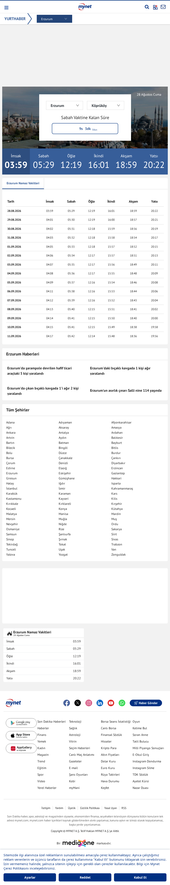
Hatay (10, 483)
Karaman (65, 494)
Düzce (63, 453)
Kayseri (64, 499)
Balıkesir (117, 438)
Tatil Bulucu (141, 741)
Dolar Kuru (108, 761)
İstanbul (11, 488)
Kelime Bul (140, 728)
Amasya (116, 427)
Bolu (9, 453)
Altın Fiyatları (110, 755)
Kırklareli (65, 504)
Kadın (41, 748)
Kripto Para (108, 748)
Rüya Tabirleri (110, 775)
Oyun (136, 722)
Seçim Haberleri (79, 748)
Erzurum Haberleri (22, 354)
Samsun (11, 534)
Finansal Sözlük (111, 735)
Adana (10, 422)
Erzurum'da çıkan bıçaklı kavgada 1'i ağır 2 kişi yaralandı (43, 391)
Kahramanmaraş (122, 488)
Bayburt (116, 443)
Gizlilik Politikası (90, 808)
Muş (114, 519)
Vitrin (73, 741)
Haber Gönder (148, 703)
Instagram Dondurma (147, 761)
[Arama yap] (147, 6)
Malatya (11, 514)
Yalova (10, 554)
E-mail (73, 768)
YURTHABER (15, 18)
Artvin (10, 438)
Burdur (116, 453)
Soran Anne (140, 735)
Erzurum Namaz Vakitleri (23, 183)
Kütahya (117, 509)
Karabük (11, 494)
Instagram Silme (143, 768)
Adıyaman (65, 422)
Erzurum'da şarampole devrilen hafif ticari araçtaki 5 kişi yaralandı (39, 371)
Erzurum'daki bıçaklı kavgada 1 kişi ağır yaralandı (120, 371)
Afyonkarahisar (121, 422)
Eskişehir (65, 473)
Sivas (114, 539)
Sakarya (116, 529)
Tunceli (11, 549)
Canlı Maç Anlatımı (81, 755)
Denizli (63, 463)
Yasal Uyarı (110, 808)
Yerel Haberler (46, 788)
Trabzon (116, 544)
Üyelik (71, 808)
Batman (64, 443)
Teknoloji (75, 722)
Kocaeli (11, 509)
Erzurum (11, 473)
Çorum (10, 463)
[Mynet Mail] (163, 7)
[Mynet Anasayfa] (85, 7)
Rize (61, 529)
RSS (124, 808)
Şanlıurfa (65, 534)
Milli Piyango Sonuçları (148, 748)
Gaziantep (118, 473)
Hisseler (106, 741)
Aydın (62, 438)
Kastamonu (13, 499)
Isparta (116, 483)
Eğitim (41, 768)
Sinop (10, 539)
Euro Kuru (108, 768)
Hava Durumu (110, 781)
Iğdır (62, 483)
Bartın (10, 443)
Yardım (59, 808)
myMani (74, 788)
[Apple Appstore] (21, 736)
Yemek (41, 741)
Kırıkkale (12, 504)
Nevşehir (12, 524)
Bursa (10, 458)
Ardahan (117, 433)
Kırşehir (116, 504)
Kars (114, 494)
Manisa (63, 514)
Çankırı (116, 458)
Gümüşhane (67, 478)
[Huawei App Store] (21, 748)
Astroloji (75, 735)
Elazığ (63, 468)
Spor (40, 775)
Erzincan (117, 468)
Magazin (43, 755)
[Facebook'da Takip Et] (66, 703)
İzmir (62, 488)
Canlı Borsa (108, 728)
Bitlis (114, 448)
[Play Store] (21, 723)
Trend (41, 761)
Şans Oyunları (78, 775)
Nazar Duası (141, 788)
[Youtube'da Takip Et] (111, 703)
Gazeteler (75, 761)
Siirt (114, 534)
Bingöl (63, 448)
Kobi (72, 781)
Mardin (116, 514)
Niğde (63, 524)
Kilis (114, 499)
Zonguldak (118, 554)
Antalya (64, 433)
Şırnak (63, 539)
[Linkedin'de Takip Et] (100, 703)
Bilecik (10, 448)
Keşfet (105, 788)
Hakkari (116, 478)
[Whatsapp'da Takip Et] (122, 703)
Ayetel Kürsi (141, 781)
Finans (41, 735)
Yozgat (63, 554)
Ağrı (9, 427)
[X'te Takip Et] (77, 703)
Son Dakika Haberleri (51, 722)
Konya (63, 509)
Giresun (11, 478)
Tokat (62, 544)
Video (41, 781)
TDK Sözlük (140, 775)
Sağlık (73, 728)
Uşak (62, 549)
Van (113, 549)
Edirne (10, 468)
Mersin (10, 519)
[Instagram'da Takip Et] (88, 703)
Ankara (10, 433)
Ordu (114, 524)
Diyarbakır (118, 463)
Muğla (63, 519)
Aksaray (64, 427)
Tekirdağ (12, 544)
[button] (6, 7)
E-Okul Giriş (141, 755)
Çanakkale (65, 458)
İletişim (45, 808)
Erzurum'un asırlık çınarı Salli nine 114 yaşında (126, 390)
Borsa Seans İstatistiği (116, 722)
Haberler (43, 728)
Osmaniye (12, 529)
